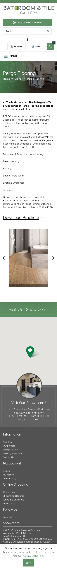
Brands (19, 78)
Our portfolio (9, 445)
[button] (34, 352)
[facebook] (28, 39)
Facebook (7, 517)
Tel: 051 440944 (15, 415)
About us (7, 442)
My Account (9, 474)
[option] (28, 258)
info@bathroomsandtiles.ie (16, 536)
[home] (29, 10)
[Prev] (4, 258)
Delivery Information (13, 453)
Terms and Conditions (13, 499)
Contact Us (8, 457)
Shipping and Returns (13, 496)
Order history (9, 478)
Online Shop (9, 492)
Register (7, 471)
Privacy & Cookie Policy (33, 556)
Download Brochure (21, 217)
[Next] (52, 258)
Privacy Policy (9, 503)
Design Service (10, 449)
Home (6, 78)
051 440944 (28, 533)
